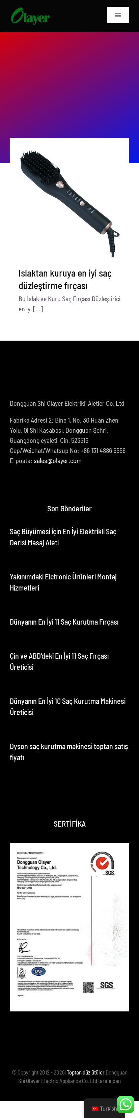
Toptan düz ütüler (86, 1072)
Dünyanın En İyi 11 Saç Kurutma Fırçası (64, 621)
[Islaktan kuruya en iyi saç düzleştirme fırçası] (69, 197)
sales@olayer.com (58, 460)
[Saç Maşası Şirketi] (30, 10)
